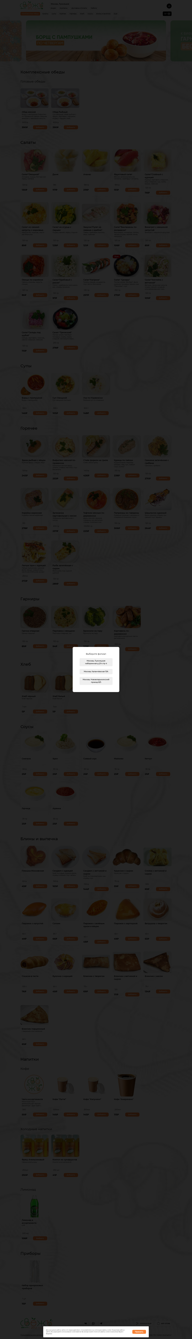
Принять (139, 1332)
